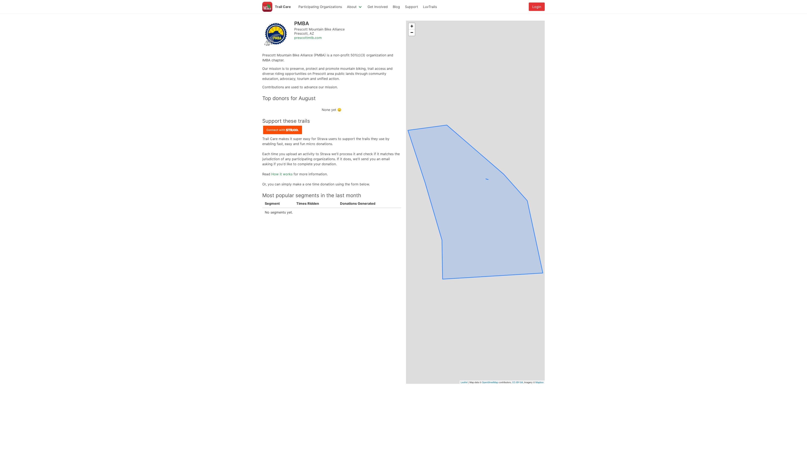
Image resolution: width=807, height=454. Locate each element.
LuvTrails (430, 7)
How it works (282, 174)
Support (411, 7)
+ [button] (411, 26)
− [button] (411, 32)
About (352, 7)
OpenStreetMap (490, 382)
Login (536, 7)
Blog (396, 7)
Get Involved (378, 7)
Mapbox (539, 382)
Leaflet (464, 382)
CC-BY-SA (517, 382)
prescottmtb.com (308, 38)
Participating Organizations (320, 7)
